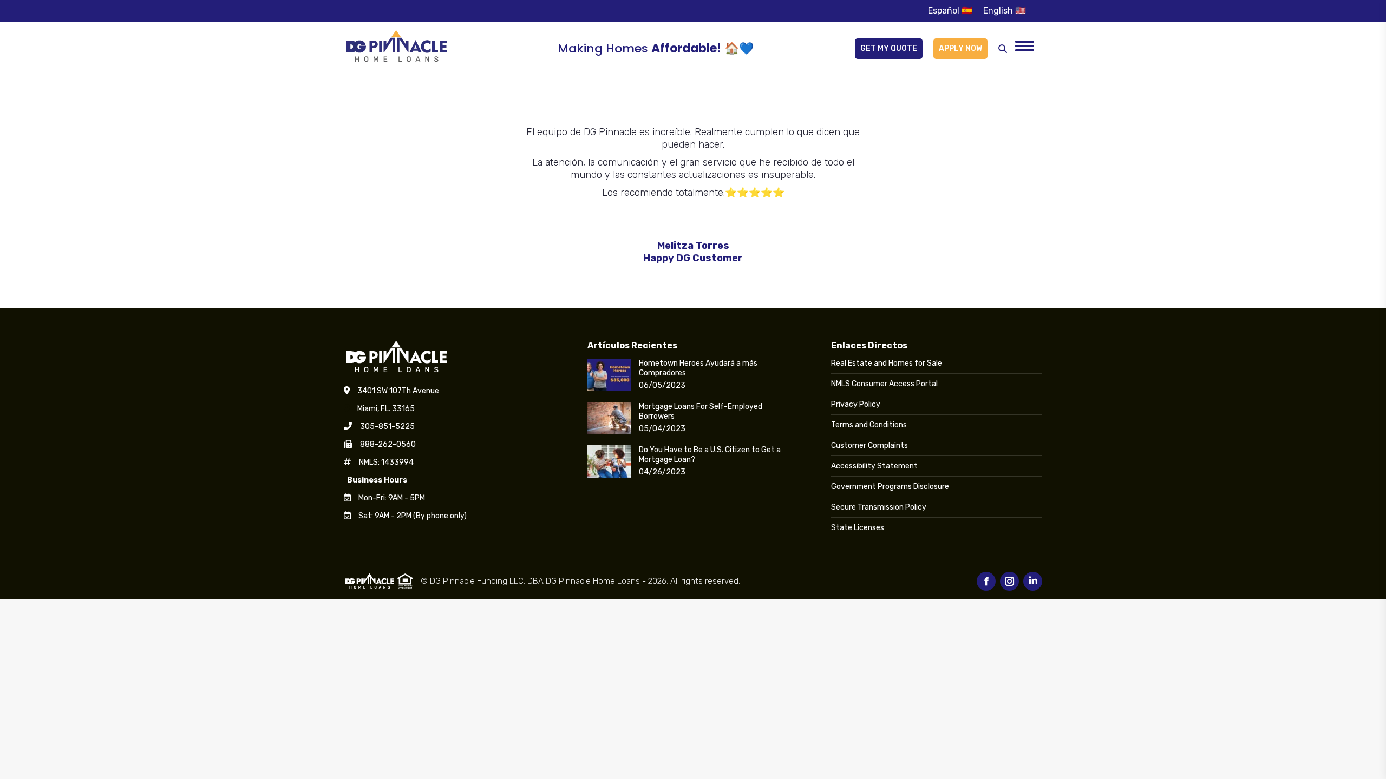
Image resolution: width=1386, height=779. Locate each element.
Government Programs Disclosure (890, 486)
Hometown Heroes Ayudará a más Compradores (698, 368)
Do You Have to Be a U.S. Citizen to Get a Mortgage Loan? (710, 454)
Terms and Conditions (869, 425)
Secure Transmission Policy (878, 507)
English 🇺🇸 (1004, 10)
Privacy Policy (855, 404)
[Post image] (609, 375)
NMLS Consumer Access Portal (884, 383)
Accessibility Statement (874, 466)
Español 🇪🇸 (950, 10)
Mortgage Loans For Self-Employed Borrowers (700, 411)
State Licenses (857, 527)
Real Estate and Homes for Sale (886, 363)
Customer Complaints (869, 445)
